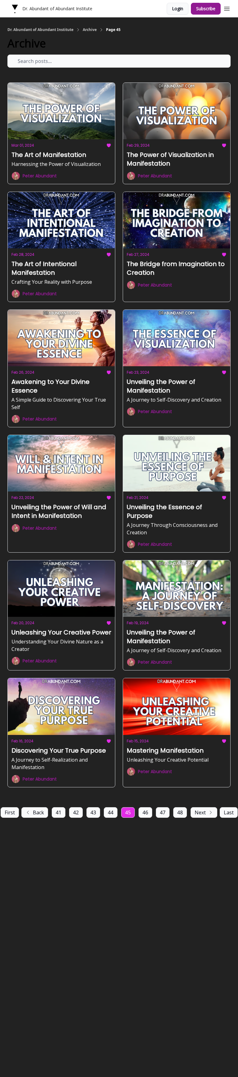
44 (110, 812)
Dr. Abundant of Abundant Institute (40, 29)
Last (229, 812)
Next (200, 812)
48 (180, 812)
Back (38, 812)
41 (58, 812)
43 (93, 812)
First (10, 812)
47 (162, 812)
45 (128, 812)
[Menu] (227, 7)
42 (76, 812)
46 (145, 812)
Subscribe (205, 8)
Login (177, 8)
